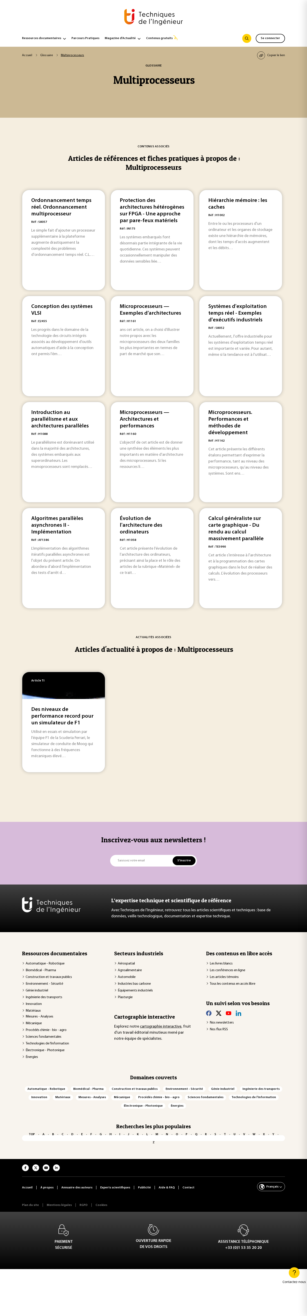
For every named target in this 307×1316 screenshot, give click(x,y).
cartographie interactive (160, 1027)
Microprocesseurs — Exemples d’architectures (150, 310)
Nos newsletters (222, 1022)
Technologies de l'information (47, 1043)
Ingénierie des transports (44, 997)
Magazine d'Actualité (120, 38)
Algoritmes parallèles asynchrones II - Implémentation (57, 525)
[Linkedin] (238, 1013)
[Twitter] (218, 1013)
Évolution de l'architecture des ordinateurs (141, 525)
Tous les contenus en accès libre (232, 984)
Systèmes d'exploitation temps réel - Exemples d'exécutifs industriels (237, 313)
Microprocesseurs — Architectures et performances (144, 419)
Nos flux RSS (219, 1029)
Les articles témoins (224, 977)
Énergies (32, 1057)
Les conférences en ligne (227, 970)
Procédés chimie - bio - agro (46, 1030)
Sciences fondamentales (43, 1037)
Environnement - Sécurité (44, 984)
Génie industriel (37, 990)
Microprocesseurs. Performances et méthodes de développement (230, 423)
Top (32, 1134)
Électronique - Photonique (45, 1050)
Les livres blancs (221, 963)
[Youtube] (228, 1013)
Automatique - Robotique (45, 963)
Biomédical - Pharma (41, 970)
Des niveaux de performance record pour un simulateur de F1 (62, 716)
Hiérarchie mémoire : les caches (237, 204)
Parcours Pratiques (85, 38)
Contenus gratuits (159, 38)
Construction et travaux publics (49, 977)
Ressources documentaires (41, 38)
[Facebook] (208, 1013)
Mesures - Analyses (39, 1016)
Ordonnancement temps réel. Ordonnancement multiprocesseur (61, 207)
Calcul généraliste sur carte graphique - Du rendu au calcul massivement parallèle (236, 529)
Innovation (34, 1004)
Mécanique (34, 1023)
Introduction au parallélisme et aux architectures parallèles (60, 419)
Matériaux (33, 1011)
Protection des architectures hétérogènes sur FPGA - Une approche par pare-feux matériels (152, 210)
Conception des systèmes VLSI (62, 310)
